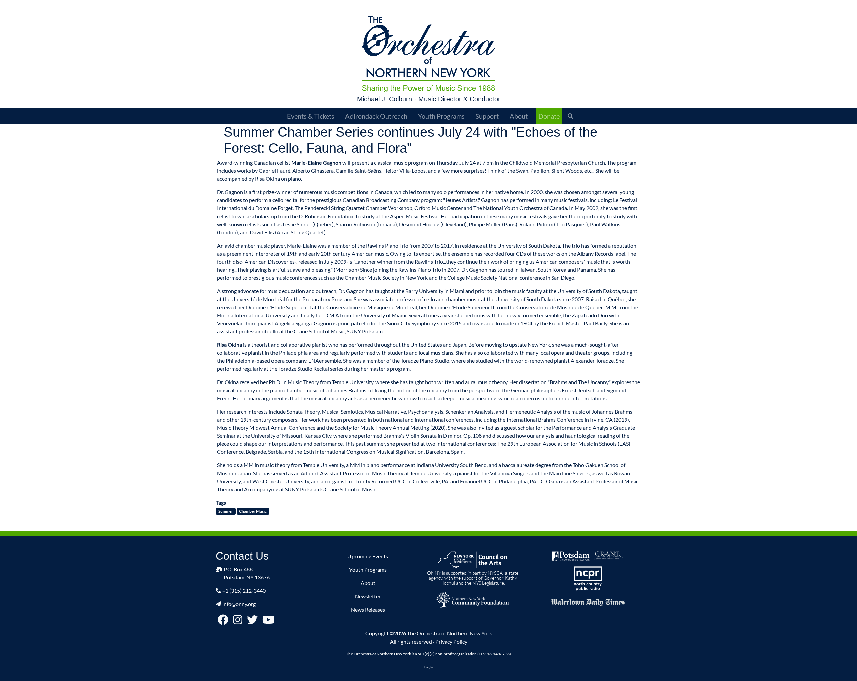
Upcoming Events (367, 556)
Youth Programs (441, 116)
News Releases (368, 609)
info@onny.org (239, 604)
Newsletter (368, 596)
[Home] (428, 54)
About (519, 116)
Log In (428, 667)
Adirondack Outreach (376, 116)
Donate (549, 116)
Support (487, 116)
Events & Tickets (310, 116)
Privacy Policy (451, 641)
